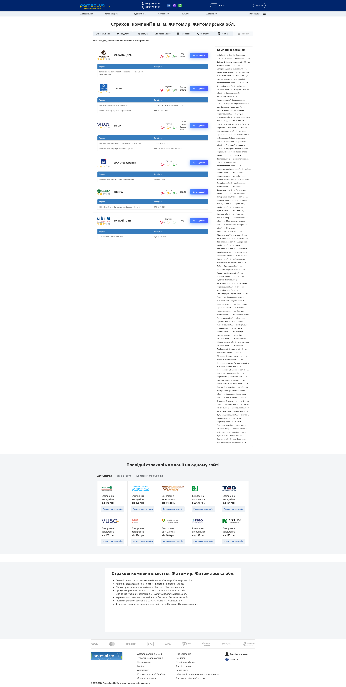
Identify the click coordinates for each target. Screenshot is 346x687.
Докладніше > (199, 55)
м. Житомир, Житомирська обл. (135, 40)
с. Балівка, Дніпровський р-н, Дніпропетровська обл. (233, 158)
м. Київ (221, 55)
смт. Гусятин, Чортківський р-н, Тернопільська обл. (230, 280)
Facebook (233, 659)
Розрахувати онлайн (113, 509)
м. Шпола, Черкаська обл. (228, 432)
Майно (140, 666)
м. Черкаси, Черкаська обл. (236, 103)
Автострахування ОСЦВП (150, 653)
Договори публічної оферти (190, 678)
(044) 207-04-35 (152, 3)
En (224, 5)
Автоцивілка (86, 13)
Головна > (97, 40)
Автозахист (163, 13)
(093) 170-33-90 (152, 7)
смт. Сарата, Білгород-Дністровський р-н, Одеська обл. (232, 390)
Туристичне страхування (149, 475)
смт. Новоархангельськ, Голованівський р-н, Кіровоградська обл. (233, 362)
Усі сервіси (254, 13)
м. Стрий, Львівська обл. (235, 124)
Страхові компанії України (151, 674)
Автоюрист (211, 13)
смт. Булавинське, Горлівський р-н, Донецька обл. (231, 435)
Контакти (181, 657)
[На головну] (106, 656)
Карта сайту (182, 669)
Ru (220, 5)
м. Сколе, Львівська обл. (235, 397)
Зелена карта (111, 13)
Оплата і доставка (146, 678)
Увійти (259, 5)
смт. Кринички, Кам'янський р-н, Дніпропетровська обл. (232, 217)
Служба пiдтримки (238, 654)
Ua (214, 5)
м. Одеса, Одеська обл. (236, 58)
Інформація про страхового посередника (197, 674)
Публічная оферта (185, 662)
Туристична (140, 13)
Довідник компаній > (111, 40)
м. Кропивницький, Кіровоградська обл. (231, 100)
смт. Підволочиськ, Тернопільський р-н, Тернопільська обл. (232, 234)
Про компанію (183, 653)
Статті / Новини (184, 666)
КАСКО (185, 13)
